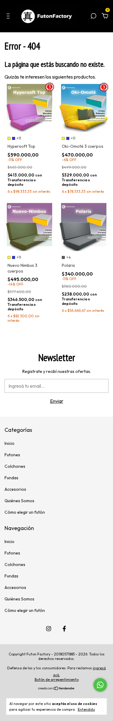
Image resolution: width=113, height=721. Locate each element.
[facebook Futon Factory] (64, 629)
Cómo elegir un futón (25, 512)
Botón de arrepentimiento (57, 679)
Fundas (11, 477)
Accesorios (15, 489)
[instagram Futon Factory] (49, 629)
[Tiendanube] (56, 689)
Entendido (86, 709)
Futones (12, 454)
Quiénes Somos (19, 500)
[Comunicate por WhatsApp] (100, 685)
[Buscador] (93, 17)
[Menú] (9, 17)
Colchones (15, 466)
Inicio (9, 443)
